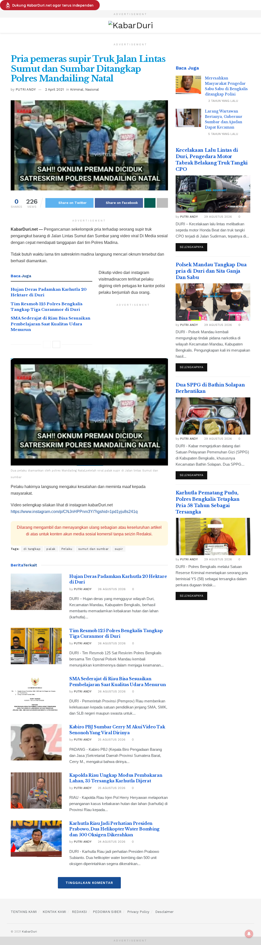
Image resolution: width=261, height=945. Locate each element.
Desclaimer (164, 912)
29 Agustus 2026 (217, 216)
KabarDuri (29, 931)
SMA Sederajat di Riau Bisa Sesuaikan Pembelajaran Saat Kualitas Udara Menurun (50, 324)
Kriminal (76, 89)
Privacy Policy (138, 912)
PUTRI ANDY (26, 89)
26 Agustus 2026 (111, 589)
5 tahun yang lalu (222, 134)
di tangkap (32, 549)
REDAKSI (79, 912)
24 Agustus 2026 (111, 841)
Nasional (92, 89)
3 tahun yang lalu (222, 101)
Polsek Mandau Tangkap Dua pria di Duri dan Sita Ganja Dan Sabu (211, 271)
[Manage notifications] (249, 934)
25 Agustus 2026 (111, 739)
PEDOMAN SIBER (107, 912)
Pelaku (66, 549)
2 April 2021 (54, 89)
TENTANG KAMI (24, 912)
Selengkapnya (191, 247)
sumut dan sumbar (93, 549)
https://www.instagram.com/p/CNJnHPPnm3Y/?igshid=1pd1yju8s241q (74, 511)
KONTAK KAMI (54, 912)
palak (51, 549)
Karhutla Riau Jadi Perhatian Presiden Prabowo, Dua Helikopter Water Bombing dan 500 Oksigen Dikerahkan (114, 829)
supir (119, 549)
